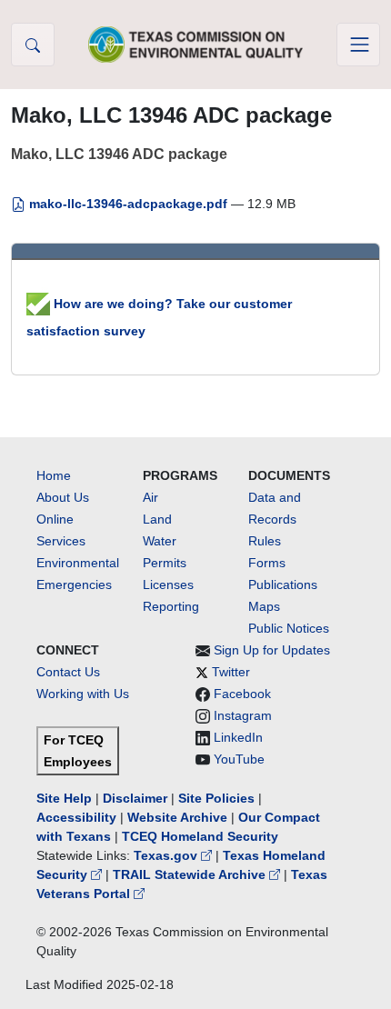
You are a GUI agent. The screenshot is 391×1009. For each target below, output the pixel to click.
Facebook (242, 693)
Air (150, 497)
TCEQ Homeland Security (200, 836)
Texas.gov (167, 855)
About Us (62, 497)
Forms (267, 562)
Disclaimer (135, 798)
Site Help (64, 798)
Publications (282, 584)
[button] (33, 44)
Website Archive (177, 817)
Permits (164, 562)
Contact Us (68, 671)
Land (157, 519)
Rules (264, 541)
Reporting (171, 606)
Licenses (168, 584)
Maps (264, 606)
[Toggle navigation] (358, 44)
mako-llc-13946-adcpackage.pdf (128, 203)
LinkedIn (238, 737)
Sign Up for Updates (272, 650)
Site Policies (216, 798)
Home (53, 475)
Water (159, 541)
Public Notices (288, 628)
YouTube (239, 759)
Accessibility (78, 817)
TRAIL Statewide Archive (191, 874)
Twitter (231, 671)
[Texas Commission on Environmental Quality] (195, 44)
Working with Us (82, 693)
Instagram (243, 715)
